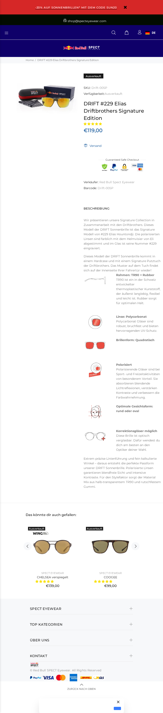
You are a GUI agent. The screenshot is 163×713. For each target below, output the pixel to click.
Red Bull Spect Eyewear (117, 182)
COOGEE (110, 577)
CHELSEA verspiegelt (52, 577)
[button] (93, 124)
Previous (28, 546)
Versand (95, 146)
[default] (117, 708)
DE (154, 32)
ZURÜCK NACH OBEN (81, 688)
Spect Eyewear (52, 573)
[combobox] (150, 32)
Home (30, 60)
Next (135, 546)
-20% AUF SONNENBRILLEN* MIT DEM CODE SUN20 (76, 7)
